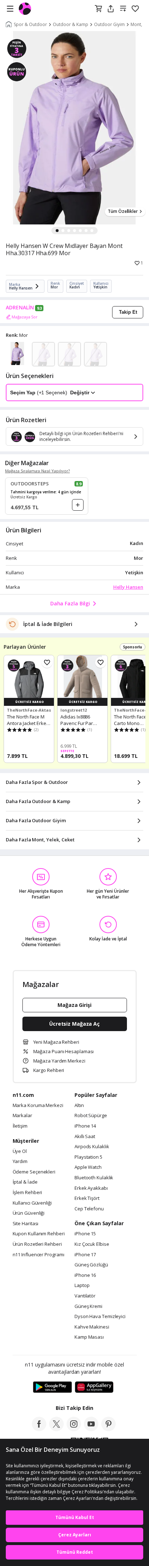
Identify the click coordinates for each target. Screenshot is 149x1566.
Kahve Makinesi (91, 1327)
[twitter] (56, 1429)
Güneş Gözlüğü (91, 1265)
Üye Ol (20, 1151)
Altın (79, 1105)
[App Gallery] (94, 1387)
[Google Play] (52, 1387)
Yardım (20, 1161)
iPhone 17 (85, 1255)
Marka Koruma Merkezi (38, 1105)
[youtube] (91, 1429)
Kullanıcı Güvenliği (32, 1203)
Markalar (22, 1116)
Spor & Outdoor (30, 24)
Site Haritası (26, 1224)
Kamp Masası (89, 1337)
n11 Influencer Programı (38, 1255)
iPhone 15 (85, 1234)
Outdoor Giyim (109, 24)
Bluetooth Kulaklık (93, 1178)
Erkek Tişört (86, 1198)
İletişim (20, 1126)
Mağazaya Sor (25, 316)
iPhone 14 (85, 1126)
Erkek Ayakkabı (91, 1188)
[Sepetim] (98, 9)
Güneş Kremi (88, 1306)
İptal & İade (25, 1182)
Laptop (81, 1285)
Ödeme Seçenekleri (34, 1172)
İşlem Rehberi (27, 1193)
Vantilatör (84, 1296)
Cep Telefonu (89, 1209)
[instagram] (74, 1429)
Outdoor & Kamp (70, 24)
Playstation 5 (88, 1157)
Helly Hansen (128, 587)
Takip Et (128, 312)
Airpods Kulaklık (91, 1147)
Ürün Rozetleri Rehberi (37, 1244)
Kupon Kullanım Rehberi (39, 1234)
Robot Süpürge (90, 1116)
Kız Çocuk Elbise (91, 1244)
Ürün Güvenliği (29, 1213)
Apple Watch (88, 1167)
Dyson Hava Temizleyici (99, 1317)
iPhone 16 (85, 1275)
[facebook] (39, 1429)
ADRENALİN (20, 307)
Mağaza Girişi (74, 1004)
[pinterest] (108, 1429)
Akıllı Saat (84, 1137)
